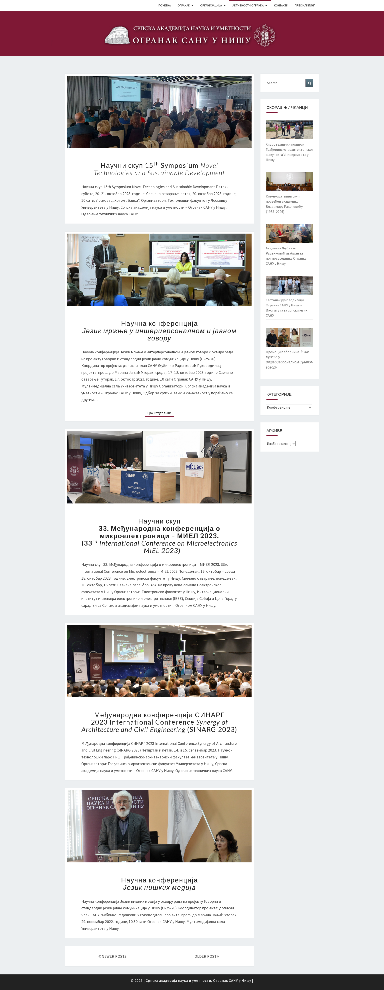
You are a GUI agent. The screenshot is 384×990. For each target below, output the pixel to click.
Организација (211, 5)
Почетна (164, 5)
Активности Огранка (248, 5)
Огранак (184, 5)
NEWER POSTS (113, 956)
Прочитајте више (161, 413)
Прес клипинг (305, 5)
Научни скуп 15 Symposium (159, 169)
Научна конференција (159, 330)
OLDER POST (205, 956)
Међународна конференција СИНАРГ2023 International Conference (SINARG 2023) (159, 722)
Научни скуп (159, 535)
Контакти (281, 5)
